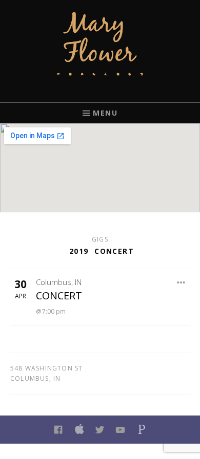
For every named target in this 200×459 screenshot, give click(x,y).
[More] (181, 282)
